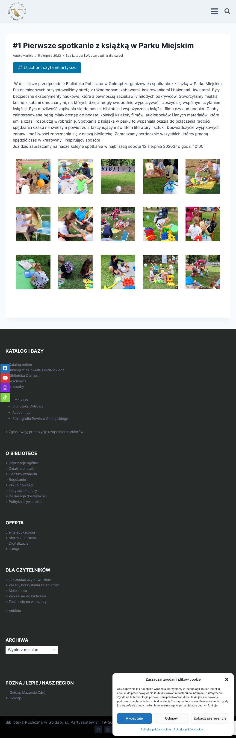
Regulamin (17, 479)
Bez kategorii (75, 55)
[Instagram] (108, 729)
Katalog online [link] (20, 364)
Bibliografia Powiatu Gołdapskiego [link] (37, 370)
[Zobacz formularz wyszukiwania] (227, 11)
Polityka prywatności (25, 501)
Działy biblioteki (22, 468)
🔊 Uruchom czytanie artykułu (47, 67)
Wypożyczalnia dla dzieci (104, 55)
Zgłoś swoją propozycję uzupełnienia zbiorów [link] (46, 432)
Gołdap (15, 698)
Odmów (171, 718)
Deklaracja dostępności (28, 496)
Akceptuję (134, 718)
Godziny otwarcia (23, 474)
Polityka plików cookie (188, 729)
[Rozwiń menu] (215, 11)
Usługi (14, 549)
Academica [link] (18, 381)
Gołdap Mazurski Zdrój (28, 692)
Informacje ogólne (23, 463)
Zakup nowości (21, 485)
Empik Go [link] (20, 400)
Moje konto (18, 590)
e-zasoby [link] (16, 386)
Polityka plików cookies (156, 729)
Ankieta (15, 610)
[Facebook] (98, 729)
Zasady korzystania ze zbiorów (34, 585)
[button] (226, 679)
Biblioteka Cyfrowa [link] (24, 375)
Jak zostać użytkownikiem (30, 579)
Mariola (28, 55)
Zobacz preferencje (210, 718)
